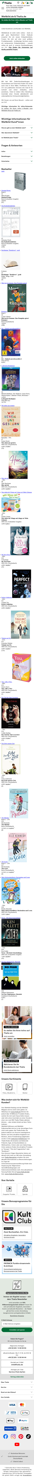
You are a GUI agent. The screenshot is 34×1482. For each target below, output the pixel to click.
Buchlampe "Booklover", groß (10, 250)
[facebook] (5, 1436)
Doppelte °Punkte (9, 1189)
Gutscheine (5, 161)
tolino (3, 151)
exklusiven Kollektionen (19, 1139)
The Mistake (5, 818)
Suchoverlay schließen (17, 7)
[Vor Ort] (18, 3)
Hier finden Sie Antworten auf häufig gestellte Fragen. (17, 48)
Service (3, 1387)
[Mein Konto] (22, 3)
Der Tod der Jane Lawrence (9, 697)
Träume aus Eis (6, 638)
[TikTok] (28, 1436)
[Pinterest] (21, 1436)
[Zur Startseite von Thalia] (10, 3)
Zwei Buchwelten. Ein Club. (17, 1223)
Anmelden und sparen (17, 1330)
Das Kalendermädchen (8, 206)
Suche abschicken (11, 10)
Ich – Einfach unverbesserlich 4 (10, 328)
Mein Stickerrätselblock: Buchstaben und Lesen (15, 877)
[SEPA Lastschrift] (10, 1412)
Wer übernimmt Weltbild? (10, 133)
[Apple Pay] (10, 1420)
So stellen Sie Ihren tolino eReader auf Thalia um (17, 21)
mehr (2, 171)
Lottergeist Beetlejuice (8, 366)
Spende (25, 1189)
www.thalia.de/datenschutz (14, 1174)
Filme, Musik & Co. (9, 1088)
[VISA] (12, 1405)
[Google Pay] (25, 1412)
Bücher (25, 1088)
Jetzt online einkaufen (17, 58)
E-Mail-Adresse (7, 1320)
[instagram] (13, 1436)
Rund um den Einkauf (8, 1392)
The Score (4, 862)
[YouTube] (17, 1444)
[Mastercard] (22, 1405)
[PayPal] (23, 1420)
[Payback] (10, 1428)
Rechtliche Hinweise (17, 1316)
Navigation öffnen (2, 8)
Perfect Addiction (6, 597)
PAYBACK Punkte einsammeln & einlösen (17, 1257)
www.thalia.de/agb (23, 1172)
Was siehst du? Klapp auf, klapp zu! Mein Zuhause (16, 492)
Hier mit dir (5, 478)
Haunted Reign (6, 190)
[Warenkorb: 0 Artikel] (31, 3)
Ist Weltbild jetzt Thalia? (9, 138)
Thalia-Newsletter (11, 1157)
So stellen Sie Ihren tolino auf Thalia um (17, 1022)
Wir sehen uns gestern (7, 405)
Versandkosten (27, 1475)
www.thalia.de (16, 1112)
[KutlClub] (24, 1428)
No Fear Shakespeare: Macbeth (10, 962)
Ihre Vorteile (5, 1397)
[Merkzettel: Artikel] (26, 3)
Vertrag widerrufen (17, 1377)
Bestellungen (5, 156)
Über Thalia (5, 1382)
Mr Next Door (5, 554)
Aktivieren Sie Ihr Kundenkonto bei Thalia (17, 1056)
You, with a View (6, 682)
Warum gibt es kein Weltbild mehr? (13, 128)
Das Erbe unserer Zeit (7, 743)
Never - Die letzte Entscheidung (10, 918)
